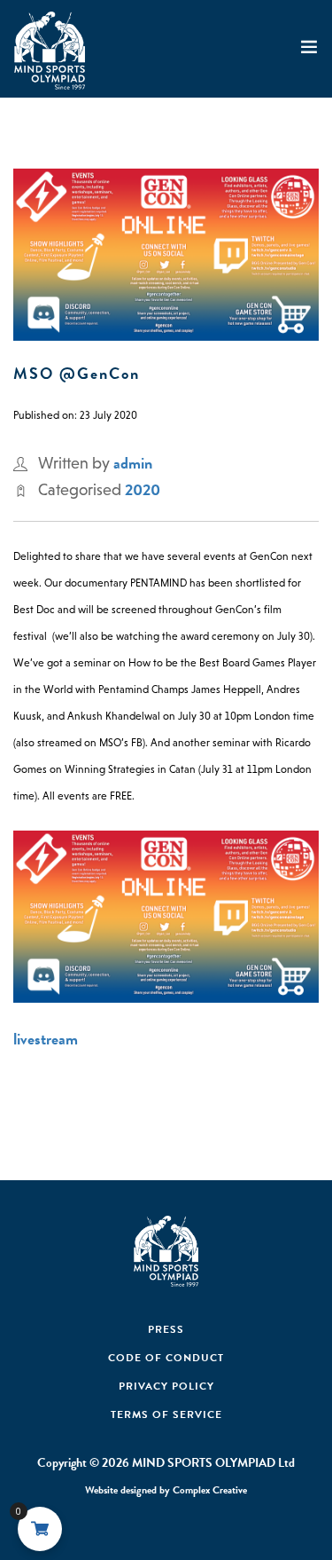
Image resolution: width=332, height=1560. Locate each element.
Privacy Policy (166, 1386)
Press (166, 1329)
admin (132, 463)
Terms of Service (166, 1414)
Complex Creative (210, 1490)
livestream (45, 1039)
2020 (142, 489)
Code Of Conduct (166, 1358)
